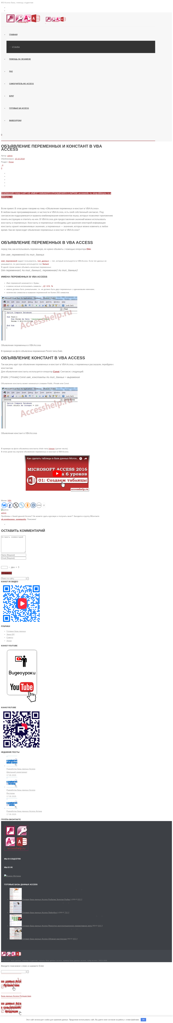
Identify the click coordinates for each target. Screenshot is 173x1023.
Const (56, 371)
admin (10, 156)
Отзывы (16, 47)
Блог (11, 96)
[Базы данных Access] (33, 23)
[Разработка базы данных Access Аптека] (11, 808)
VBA (9, 500)
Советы (9, 637)
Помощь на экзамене (20, 59)
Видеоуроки (15, 121)
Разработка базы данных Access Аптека (24, 811)
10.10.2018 (20, 159)
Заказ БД (10, 634)
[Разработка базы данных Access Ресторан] (11, 787)
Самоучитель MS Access (21, 84)
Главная (13, 35)
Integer (52, 448)
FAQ (11, 71)
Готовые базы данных (16, 631)
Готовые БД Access (19, 108)
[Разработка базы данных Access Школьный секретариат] (11, 766)
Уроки (11, 162)
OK (143, 1020)
